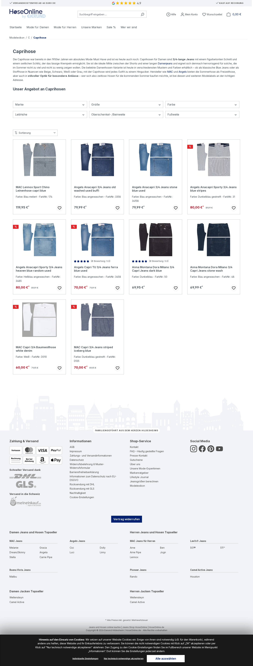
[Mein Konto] (189, 14)
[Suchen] (142, 14)
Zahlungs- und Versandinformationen (91, 455)
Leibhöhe (21, 114)
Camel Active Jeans (201, 570)
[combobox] (108, 14)
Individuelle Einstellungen (85, 658)
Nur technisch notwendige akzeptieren (123, 658)
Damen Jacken (19, 591)
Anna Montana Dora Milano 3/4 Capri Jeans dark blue (153, 268)
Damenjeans (165, 63)
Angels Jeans (77, 541)
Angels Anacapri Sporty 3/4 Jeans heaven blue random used (39, 268)
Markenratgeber (139, 472)
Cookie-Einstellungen (82, 497)
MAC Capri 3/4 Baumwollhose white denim (36, 348)
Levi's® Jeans (198, 541)
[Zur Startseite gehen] (27, 13)
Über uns (135, 464)
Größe (95, 104)
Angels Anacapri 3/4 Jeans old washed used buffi (95, 188)
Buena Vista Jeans (20, 570)
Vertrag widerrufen (126, 519)
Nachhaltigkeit (78, 492)
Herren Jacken (140, 591)
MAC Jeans (15, 541)
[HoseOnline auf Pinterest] (210, 450)
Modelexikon (137, 485)
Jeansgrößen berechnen (144, 481)
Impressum (76, 451)
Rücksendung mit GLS (82, 488)
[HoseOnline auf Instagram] (193, 450)
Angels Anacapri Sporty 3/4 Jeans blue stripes (213, 188)
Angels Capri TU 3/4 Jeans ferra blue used (96, 268)
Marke (19, 104)
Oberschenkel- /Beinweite (108, 114)
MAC (170, 71)
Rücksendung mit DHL (82, 484)
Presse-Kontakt (138, 455)
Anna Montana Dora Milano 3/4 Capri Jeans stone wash (211, 268)
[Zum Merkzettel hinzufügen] (59, 207)
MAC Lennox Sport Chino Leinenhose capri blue (33, 188)
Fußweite (173, 114)
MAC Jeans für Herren (142, 541)
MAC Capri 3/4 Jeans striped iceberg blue (93, 348)
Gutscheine (136, 459)
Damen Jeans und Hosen (26, 532)
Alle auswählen (165, 658)
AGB (72, 446)
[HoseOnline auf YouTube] (219, 450)
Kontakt (134, 446)
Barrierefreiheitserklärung (84, 472)
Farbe (171, 104)
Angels (183, 71)
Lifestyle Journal (139, 477)
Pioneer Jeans (138, 570)
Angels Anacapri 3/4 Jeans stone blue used (154, 188)
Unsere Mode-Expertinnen (145, 468)
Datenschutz (77, 459)
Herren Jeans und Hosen (147, 532)
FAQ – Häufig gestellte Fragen (147, 451)
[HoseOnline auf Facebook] (202, 450)
